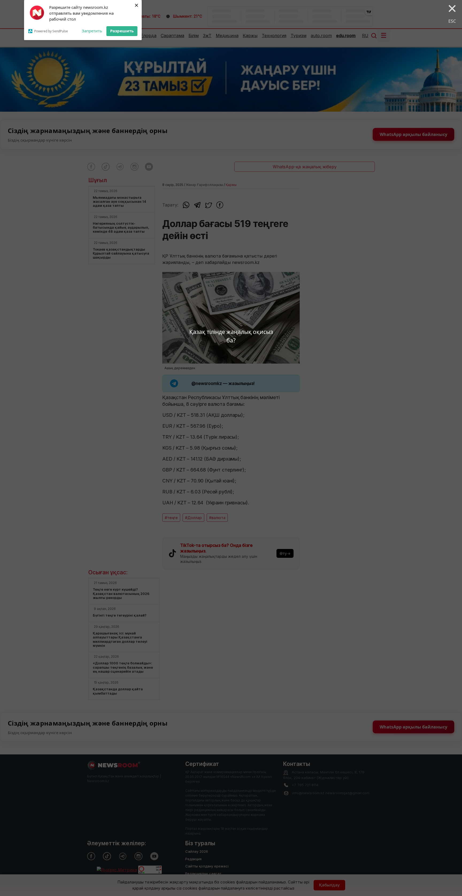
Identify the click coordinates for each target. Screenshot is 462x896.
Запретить (92, 30)
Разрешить (122, 30)
